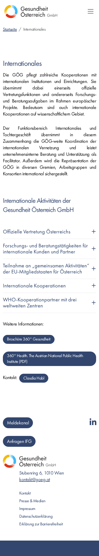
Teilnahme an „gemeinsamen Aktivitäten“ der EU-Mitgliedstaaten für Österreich (46, 269)
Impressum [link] (27, 508)
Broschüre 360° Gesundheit (28, 339)
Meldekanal (18, 423)
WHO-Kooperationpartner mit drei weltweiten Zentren (40, 303)
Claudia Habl (33, 378)
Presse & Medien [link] (32, 500)
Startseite (10, 29)
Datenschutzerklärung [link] (35, 516)
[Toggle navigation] (90, 11)
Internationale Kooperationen (34, 286)
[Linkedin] (93, 422)
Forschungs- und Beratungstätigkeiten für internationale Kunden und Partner (45, 249)
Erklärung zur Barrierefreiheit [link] (41, 524)
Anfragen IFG (19, 441)
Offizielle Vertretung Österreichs (36, 232)
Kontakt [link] (25, 493)
